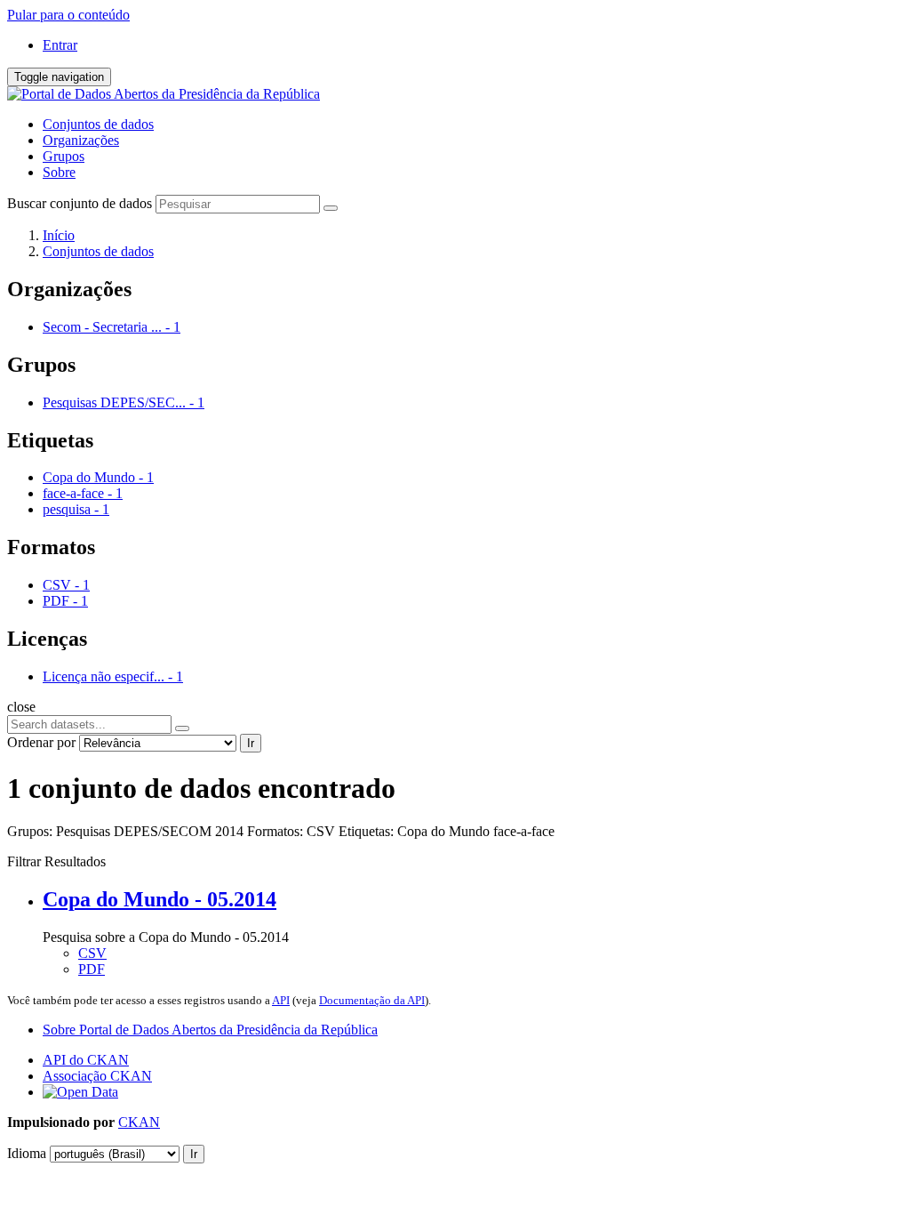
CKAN (139, 1122)
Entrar (60, 44)
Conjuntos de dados (98, 124)
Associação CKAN (97, 1075)
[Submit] (330, 208)
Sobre (59, 172)
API (281, 1000)
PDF (91, 969)
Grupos (63, 156)
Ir (250, 743)
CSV (92, 953)
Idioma (26, 1153)
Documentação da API (372, 1000)
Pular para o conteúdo (68, 14)
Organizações (81, 140)
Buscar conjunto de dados (79, 203)
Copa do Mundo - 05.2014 (159, 899)
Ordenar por (41, 742)
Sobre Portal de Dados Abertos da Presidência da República (210, 1029)
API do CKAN (86, 1059)
